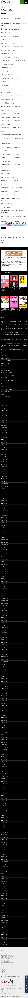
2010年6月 (3, 876)
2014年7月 (3, 756)
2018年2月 (3, 651)
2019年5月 (3, 615)
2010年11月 (3, 864)
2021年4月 (3, 559)
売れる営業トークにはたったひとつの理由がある (5, 309)
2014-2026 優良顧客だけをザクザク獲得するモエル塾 (10, 996)
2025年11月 (3, 427)
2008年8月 (3, 925)
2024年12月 (3, 454)
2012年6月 (3, 817)
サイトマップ (3, 399)
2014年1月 (3, 771)
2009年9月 (3, 893)
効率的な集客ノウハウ (5, 7)
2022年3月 (3, 532)
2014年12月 (3, 744)
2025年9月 (3, 432)
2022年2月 (3, 534)
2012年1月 (3, 829)
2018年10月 (3, 632)
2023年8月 (3, 491)
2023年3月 (3, 503)
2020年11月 (3, 571)
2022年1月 (3, 537)
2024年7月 (3, 464)
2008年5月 (3, 932)
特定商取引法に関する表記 (6, 389)
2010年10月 (3, 866)
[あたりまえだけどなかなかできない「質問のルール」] (14, 281)
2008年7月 (3, 927)
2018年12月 (3, 627)
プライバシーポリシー (5, 396)
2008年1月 (3, 942)
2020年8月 (3, 578)
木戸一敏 (10, 11)
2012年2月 (3, 827)
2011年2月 (3, 856)
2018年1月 (3, 654)
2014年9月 (3, 751)
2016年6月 (3, 700)
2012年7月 (3, 815)
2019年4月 (3, 617)
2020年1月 (3, 595)
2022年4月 (3, 530)
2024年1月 (3, 478)
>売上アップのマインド (6, 960)
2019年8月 (3, 608)
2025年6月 (3, 439)
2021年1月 (3, 566)
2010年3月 (3, 883)
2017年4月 (3, 676)
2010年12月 (3, 861)
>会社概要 (3, 969)
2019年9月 (3, 605)
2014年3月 (3, 766)
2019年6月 (3, 612)
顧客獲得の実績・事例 (5, 370)
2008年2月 (3, 939)
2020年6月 (3, 583)
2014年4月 (3, 764)
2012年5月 (3, 820)
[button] (26, 984)
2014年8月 (3, 754)
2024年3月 (3, 473)
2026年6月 (3, 410)
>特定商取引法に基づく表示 (7, 993)
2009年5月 (3, 903)
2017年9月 (3, 664)
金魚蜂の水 (3, 241)
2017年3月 (3, 678)
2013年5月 (3, 790)
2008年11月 (3, 917)
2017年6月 (3, 671)
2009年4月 (3, 905)
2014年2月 (3, 769)
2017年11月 (3, 659)
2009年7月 (3, 898)
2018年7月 (3, 639)
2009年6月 (3, 900)
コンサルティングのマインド (7, 380)
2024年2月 (3, 476)
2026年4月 (3, 415)
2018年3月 (3, 649)
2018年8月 (3, 637)
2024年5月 (3, 469)
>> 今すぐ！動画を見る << (14, 267)
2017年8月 (3, 666)
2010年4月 (3, 881)
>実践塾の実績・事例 (5, 954)
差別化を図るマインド (5, 363)
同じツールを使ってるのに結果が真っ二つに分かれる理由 (13, 349)
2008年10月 (3, 920)
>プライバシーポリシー (6, 991)
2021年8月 (3, 549)
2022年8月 (3, 520)
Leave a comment (18, 11)
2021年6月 (3, 554)
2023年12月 (3, 481)
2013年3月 (3, 795)
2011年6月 (3, 847)
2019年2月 (3, 622)
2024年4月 (3, 471)
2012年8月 (3, 812)
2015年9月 (3, 722)
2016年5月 (3, 703)
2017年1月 (3, 683)
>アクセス (3, 970)
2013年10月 (3, 778)
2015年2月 (3, 739)
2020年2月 (3, 593)
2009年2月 (3, 910)
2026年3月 (3, 417)
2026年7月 (3, 408)
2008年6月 (3, 929)
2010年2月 (3, 886)
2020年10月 (3, 573)
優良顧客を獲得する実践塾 (6, 372)
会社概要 (2, 394)
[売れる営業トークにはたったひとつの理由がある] (5, 301)
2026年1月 (3, 422)
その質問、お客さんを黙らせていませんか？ (10, 332)
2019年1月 (3, 625)
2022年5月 (3, 527)
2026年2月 (3, 420)
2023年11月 (3, 483)
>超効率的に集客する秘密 (6, 955)
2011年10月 (3, 837)
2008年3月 (3, 937)
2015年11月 (3, 717)
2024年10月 (3, 456)
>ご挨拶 (2, 968)
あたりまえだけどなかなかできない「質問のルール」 (14, 289)
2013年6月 (3, 788)
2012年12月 (3, 803)
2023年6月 (3, 495)
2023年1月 (3, 508)
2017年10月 (3, 661)
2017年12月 (3, 656)
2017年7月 (3, 669)
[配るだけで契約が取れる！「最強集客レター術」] (23, 301)
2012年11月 (3, 805)
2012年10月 (3, 808)
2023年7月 (3, 493)
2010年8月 (3, 871)
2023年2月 (3, 505)
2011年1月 (3, 859)
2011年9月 (3, 839)
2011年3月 (3, 854)
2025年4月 (3, 444)
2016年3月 (3, 708)
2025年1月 (3, 452)
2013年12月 (3, 773)
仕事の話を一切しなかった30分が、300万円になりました (13, 337)
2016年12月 (3, 686)
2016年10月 (3, 691)
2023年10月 (3, 486)
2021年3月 (3, 561)
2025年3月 (3, 447)
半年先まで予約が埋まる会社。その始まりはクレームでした (13, 334)
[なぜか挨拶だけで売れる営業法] (23, 281)
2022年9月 (3, 517)
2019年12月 (3, 598)
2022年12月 (3, 510)
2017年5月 (3, 673)
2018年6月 (3, 642)
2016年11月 (3, 688)
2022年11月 (3, 512)
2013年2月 (3, 798)
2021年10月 (3, 544)
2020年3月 (3, 591)
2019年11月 (3, 600)
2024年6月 (3, 466)
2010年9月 (3, 869)
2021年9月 (3, 547)
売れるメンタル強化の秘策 (6, 360)
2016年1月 (3, 712)
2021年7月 (3, 552)
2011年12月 (3, 832)
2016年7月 (3, 698)
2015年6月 (3, 730)
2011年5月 (3, 849)
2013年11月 (3, 776)
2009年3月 (3, 908)
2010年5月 (3, 878)
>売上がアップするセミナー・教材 (8, 961)
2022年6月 (3, 525)
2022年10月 (3, 515)
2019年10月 (3, 603)
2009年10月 (3, 890)
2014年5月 (3, 761)
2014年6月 (3, 759)
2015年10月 (3, 720)
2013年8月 (3, 783)
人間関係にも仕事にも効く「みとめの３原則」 (5, 289)
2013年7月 (3, 786)
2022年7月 (3, 522)
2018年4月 (3, 647)
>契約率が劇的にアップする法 (7, 956)
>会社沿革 (3, 971)
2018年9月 (3, 634)
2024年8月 (3, 461)
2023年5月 (3, 498)
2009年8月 (3, 895)
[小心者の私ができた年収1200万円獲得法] (14, 301)
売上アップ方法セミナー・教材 (7, 375)
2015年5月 (3, 732)
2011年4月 (3, 851)
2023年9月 (3, 488)
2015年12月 (3, 715)
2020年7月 (3, 581)
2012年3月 (3, 825)
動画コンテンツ (4, 386)
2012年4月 (3, 822)
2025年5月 (3, 442)
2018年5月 (3, 644)
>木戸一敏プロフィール (6, 972)
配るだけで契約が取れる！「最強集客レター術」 (22, 309)
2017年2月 (3, 681)
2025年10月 (3, 430)
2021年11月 (3, 542)
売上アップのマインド (5, 365)
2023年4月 (3, 500)
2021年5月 (3, 556)
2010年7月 (3, 873)
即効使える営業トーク (5, 377)
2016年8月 (3, 695)
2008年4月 (3, 934)
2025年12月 (3, 425)
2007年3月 (3, 944)
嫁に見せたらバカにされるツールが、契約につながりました (13, 343)
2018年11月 (3, 630)
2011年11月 (3, 834)
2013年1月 (3, 800)
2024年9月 (3, 459)
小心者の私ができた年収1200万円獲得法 (14, 309)
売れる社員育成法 (4, 368)
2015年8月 (3, 725)
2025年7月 (3, 437)
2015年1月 (3, 742)
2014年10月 (3, 749)
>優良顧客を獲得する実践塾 (7, 962)
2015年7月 (3, 727)
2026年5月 (3, 413)
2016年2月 (3, 710)
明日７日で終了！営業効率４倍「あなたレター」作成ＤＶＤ (13, 236)
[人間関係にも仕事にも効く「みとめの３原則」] (5, 281)
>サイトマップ (4, 974)
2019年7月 (3, 610)
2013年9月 (3, 781)
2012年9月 (3, 810)
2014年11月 (3, 747)
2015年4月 (3, 734)
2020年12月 (3, 569)
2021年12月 (3, 539)
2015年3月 (3, 737)
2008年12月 (3, 915)
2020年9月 (3, 576)
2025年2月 (3, 449)
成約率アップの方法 (5, 358)
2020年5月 (3, 586)
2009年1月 (3, 912)
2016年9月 (3, 693)
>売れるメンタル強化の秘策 (7, 958)
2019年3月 (3, 620)
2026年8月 (3, 405)
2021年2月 (3, 564)
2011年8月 (3, 842)
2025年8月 (3, 434)
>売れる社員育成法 (5, 957)
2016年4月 (3, 705)
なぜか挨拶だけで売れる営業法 (22, 288)
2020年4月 (3, 588)
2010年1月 (3, 888)
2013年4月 (3, 793)
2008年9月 (3, 922)
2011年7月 (3, 844)
